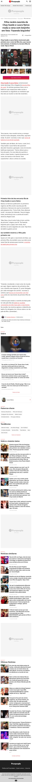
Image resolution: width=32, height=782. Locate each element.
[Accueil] (14, 1)
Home (2, 18)
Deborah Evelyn (5, 427)
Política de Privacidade (8, 768)
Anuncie (27, 768)
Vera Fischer (4, 432)
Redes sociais (18, 414)
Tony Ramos (23, 430)
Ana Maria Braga (15, 427)
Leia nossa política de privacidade (16, 778)
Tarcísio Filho (15, 430)
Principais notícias (15, 417)
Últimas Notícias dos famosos (10, 18)
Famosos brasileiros (6, 411)
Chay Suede (20, 18)
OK (16, 780)
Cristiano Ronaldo (5, 430)
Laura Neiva (14, 83)
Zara (29, 430)
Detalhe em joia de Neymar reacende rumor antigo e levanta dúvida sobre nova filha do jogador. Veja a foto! (20, 578)
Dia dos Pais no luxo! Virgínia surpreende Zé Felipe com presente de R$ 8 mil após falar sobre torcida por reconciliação (19, 569)
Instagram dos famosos (7, 414)
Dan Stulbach (24, 427)
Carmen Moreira (11, 317)
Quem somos (20, 768)
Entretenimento (5, 417)
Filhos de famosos (17, 411)
